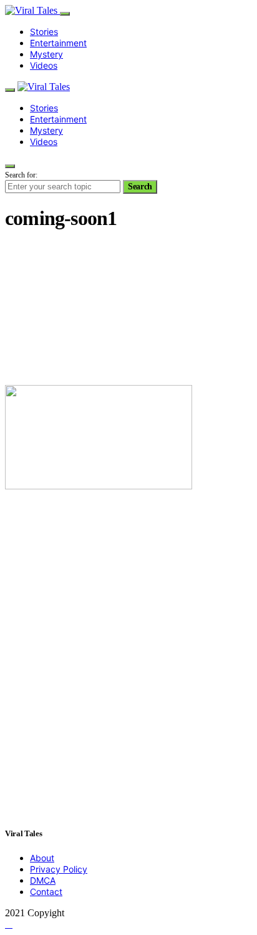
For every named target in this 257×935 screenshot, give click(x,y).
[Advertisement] (128, 309)
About (42, 857)
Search (140, 186)
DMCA (43, 880)
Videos (43, 65)
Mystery (46, 54)
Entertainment (58, 43)
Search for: (21, 175)
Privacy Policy (58, 869)
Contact (46, 891)
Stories (44, 31)
